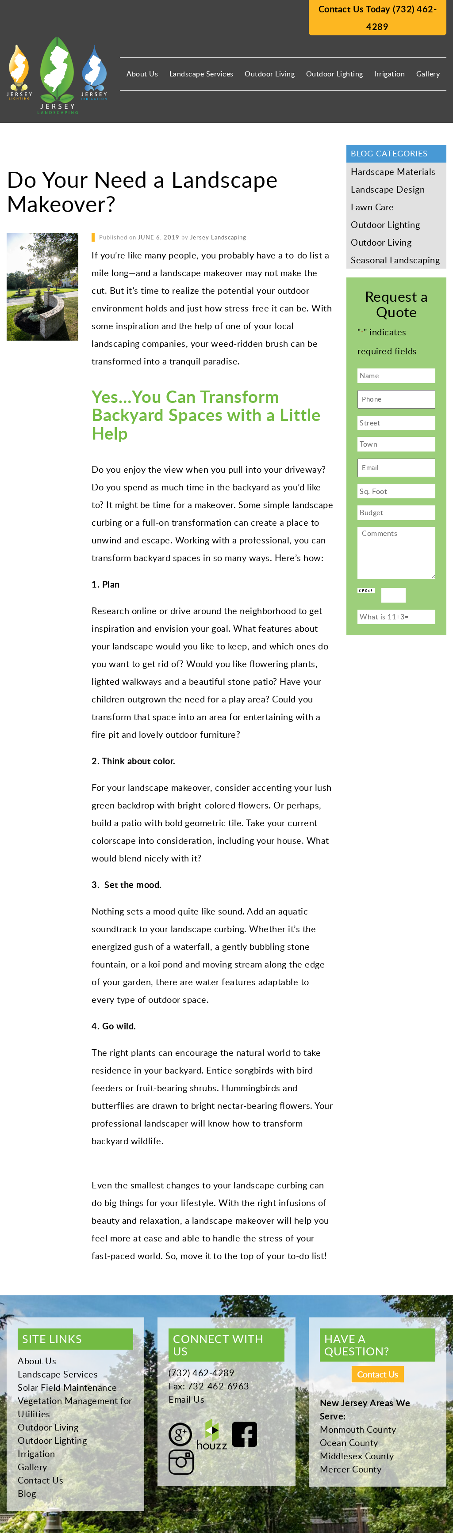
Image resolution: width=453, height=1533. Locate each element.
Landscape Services (201, 74)
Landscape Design (388, 189)
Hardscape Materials (393, 171)
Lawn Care (372, 207)
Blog (27, 1493)
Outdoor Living (270, 74)
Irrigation (389, 74)
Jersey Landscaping (218, 237)
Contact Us (40, 1480)
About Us (142, 74)
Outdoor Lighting (334, 74)
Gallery (428, 74)
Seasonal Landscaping (395, 260)
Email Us (186, 1399)
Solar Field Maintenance (67, 1387)
